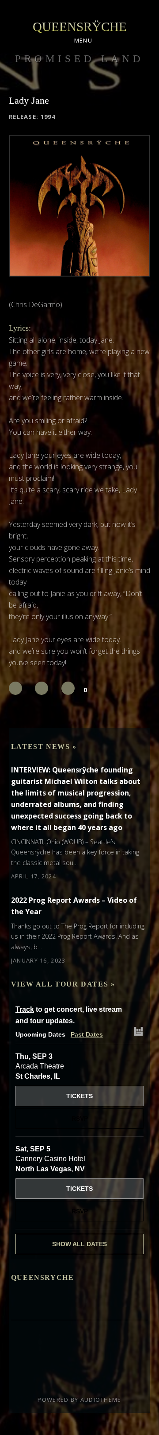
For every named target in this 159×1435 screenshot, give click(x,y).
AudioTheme (100, 1400)
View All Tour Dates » (63, 984)
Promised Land (79, 58)
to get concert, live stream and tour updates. (68, 1015)
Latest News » (44, 746)
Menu (83, 40)
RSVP (80, 1118)
